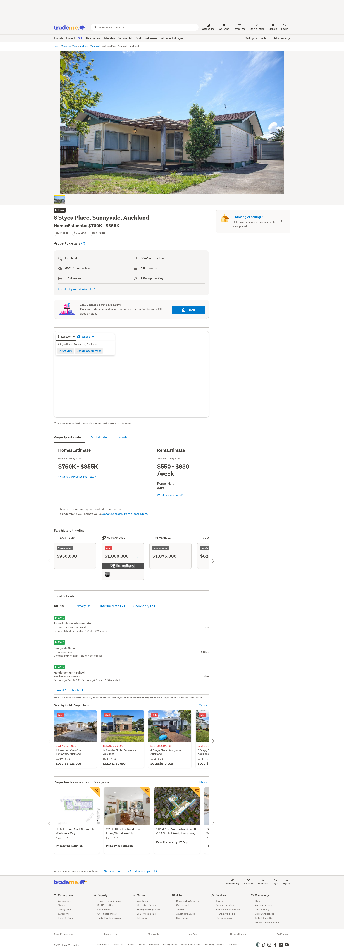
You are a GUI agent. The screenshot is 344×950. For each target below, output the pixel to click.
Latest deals (64, 900)
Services (221, 895)
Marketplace (65, 895)
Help (257, 900)
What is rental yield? (170, 495)
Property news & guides (109, 900)
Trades (219, 900)
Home (57, 46)
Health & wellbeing (225, 913)
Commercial (125, 38)
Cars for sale (143, 900)
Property (66, 46)
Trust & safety (262, 909)
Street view (65, 350)
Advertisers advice (185, 913)
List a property (281, 38)
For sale (58, 38)
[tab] (66, 337)
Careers (131, 944)
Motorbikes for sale (146, 905)
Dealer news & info (146, 913)
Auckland (84, 46)
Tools (263, 38)
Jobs (179, 895)
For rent (70, 38)
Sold (80, 38)
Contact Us (233, 944)
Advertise (154, 944)
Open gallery (174, 188)
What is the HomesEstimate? (77, 476)
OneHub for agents (107, 913)
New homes (93, 38)
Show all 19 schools (67, 690)
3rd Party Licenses (264, 913)
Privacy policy (170, 944)
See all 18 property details (75, 289)
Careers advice (183, 905)
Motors (141, 895)
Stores (61, 905)
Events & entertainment (228, 909)
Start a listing (232, 883)
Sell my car (142, 918)
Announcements (263, 905)
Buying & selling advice (148, 909)
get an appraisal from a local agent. (125, 513)
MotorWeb (153, 934)
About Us (118, 944)
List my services (224, 918)
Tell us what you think (145, 871)
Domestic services (225, 905)
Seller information (264, 918)
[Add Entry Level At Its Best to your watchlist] (145, 792)
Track (191, 310)
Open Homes (104, 909)
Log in (284, 28)
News (142, 944)
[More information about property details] (83, 243)
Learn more (115, 871)
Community (262, 895)
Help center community (267, 922)
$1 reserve (63, 913)
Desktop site (102, 944)
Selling (249, 38)
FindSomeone (283, 934)
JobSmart (181, 909)
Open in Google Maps (89, 350)
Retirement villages (171, 38)
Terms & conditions (190, 944)
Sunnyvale (96, 46)
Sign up (273, 28)
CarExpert (194, 934)
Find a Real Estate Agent (109, 918)
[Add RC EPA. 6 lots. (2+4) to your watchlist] (95, 792)
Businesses (150, 38)
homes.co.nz (110, 934)
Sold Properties (105, 905)
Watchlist (248, 883)
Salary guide (182, 918)
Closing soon (64, 909)
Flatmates (109, 38)
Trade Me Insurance (64, 934)
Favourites (262, 883)
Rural (138, 38)
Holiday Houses (238, 934)
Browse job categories (187, 900)
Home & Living (65, 918)
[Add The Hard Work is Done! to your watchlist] (195, 792)
